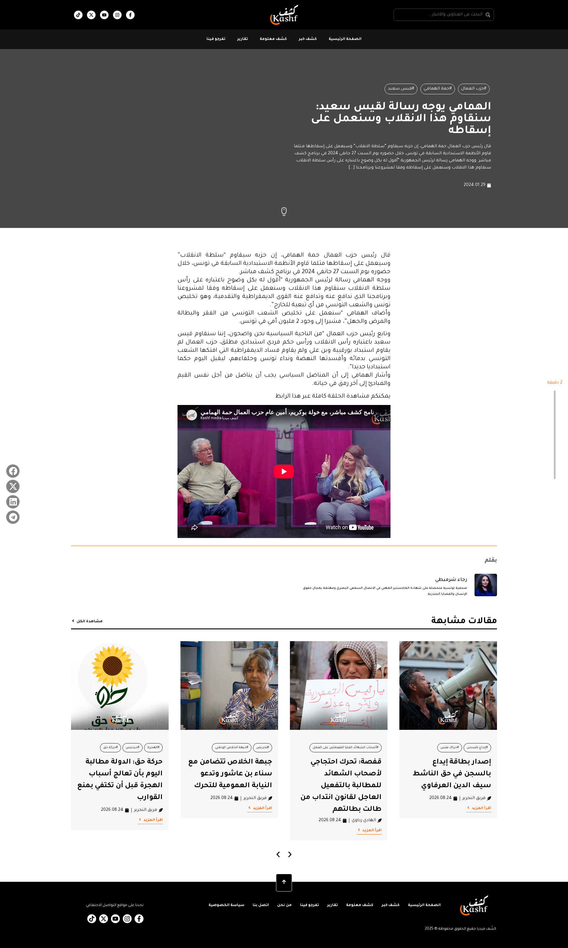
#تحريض (262, 747)
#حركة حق (110, 747)
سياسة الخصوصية (226, 905)
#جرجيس (132, 747)
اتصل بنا (261, 905)
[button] (13, 471)
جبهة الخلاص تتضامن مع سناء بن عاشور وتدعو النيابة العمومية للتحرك (230, 774)
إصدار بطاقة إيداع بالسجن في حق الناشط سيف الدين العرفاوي (452, 774)
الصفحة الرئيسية (345, 39)
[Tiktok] (78, 15)
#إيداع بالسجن (477, 747)
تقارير (242, 39)
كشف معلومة (273, 39)
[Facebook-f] (130, 15)
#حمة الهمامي (438, 89)
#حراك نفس (449, 747)
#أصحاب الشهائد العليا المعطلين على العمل (345, 747)
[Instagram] (117, 15)
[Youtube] (104, 15)
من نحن (284, 905)
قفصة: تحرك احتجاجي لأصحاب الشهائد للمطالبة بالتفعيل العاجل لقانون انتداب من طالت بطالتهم (341, 786)
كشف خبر (308, 39)
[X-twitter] (91, 15)
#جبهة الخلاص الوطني (231, 747)
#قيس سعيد (401, 89)
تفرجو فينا (215, 39)
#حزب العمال (473, 89)
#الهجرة (153, 747)
